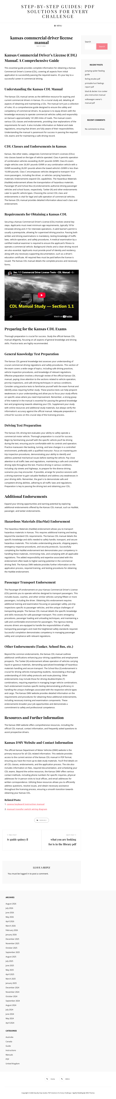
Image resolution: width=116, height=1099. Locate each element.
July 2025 (9, 961)
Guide (8, 1046)
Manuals (43, 820)
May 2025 (10, 970)
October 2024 (11, 996)
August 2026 (11, 903)
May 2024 (10, 1018)
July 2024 (9, 1009)
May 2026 (10, 917)
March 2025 (11, 978)
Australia (9, 1037)
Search (88, 42)
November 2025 (12, 943)
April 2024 (10, 1023)
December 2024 (12, 987)
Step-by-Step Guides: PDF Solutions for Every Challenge (58, 11)
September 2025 (13, 952)
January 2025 (11, 983)
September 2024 (13, 1001)
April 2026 (10, 921)
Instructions (11, 1050)
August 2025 (11, 956)
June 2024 (10, 1014)
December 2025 (12, 939)
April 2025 (10, 974)
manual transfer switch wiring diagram (27, 809)
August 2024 (11, 1005)
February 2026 (12, 930)
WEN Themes (90, 1093)
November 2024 (12, 992)
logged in (24, 873)
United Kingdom (13, 1063)
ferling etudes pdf (92, 79)
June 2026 (10, 912)
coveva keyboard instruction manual (26, 804)
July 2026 (9, 908)
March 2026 (11, 926)
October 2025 (11, 948)
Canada (9, 1041)
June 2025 (10, 965)
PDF (7, 1059)
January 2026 (11, 934)
